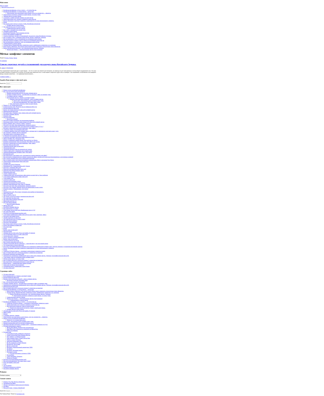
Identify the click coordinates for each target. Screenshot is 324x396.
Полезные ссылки (12, 352)
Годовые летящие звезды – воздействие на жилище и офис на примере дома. (29, 94)
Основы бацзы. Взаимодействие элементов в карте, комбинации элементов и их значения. (29, 45)
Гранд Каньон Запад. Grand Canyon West (18, 338)
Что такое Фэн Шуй (9, 211)
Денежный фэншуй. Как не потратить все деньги (17, 149)
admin (3, 68)
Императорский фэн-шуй (10, 111)
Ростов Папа (10, 355)
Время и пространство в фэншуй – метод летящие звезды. (26, 99)
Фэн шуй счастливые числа (11, 216)
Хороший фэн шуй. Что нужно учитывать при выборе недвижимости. (23, 192)
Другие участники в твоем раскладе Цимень (16, 385)
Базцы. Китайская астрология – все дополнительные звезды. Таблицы (23, 48)
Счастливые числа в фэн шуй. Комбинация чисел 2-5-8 (19, 210)
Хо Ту (5, 190)
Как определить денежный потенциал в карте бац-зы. (18, 262)
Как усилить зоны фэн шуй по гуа (13, 242)
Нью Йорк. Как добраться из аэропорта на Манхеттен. (22, 329)
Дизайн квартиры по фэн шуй (12, 217)
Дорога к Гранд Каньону (14, 339)
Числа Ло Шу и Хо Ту (9, 195)
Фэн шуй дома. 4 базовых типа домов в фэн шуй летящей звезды (22, 113)
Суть (4, 364)
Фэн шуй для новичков (10, 222)
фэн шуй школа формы (10, 202)
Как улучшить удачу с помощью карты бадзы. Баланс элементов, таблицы (24, 37)
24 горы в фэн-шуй (8, 268)
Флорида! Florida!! (12, 358)
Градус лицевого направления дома (13, 237)
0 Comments (3, 60)
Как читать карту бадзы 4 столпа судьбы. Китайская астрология (21, 23)
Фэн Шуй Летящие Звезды (11, 114)
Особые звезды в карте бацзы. (15, 25)
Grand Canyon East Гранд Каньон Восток (18, 335)
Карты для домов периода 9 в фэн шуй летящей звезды (19, 110)
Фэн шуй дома (7, 227)
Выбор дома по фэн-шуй (10, 230)
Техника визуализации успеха (12, 181)
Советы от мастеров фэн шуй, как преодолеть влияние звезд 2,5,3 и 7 (23, 126)
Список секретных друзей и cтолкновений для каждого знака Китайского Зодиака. (27, 36)
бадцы (11, 58)
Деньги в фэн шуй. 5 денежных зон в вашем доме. (17, 151)
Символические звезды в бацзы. (16, 28)
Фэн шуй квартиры (9, 117)
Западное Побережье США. (15, 341)
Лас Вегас (9, 349)
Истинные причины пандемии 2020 (13, 254)
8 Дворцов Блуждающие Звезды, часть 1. (15, 135)
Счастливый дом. (8, 178)
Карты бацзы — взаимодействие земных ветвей (17, 263)
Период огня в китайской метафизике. (14, 90)
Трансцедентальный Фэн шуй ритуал (14, 182)
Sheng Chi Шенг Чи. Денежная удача (13, 138)
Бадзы (5, 22)
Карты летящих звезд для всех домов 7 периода (17, 123)
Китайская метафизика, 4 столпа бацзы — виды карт (18, 11)
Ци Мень (6, 386)
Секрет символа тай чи (10, 173)
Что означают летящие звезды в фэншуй (14, 132)
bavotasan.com (20, 394)
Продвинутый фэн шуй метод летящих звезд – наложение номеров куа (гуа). (25, 324)
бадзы (7, 58)
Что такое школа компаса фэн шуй (13, 199)
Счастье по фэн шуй (9, 179)
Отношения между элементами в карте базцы (16, 266)
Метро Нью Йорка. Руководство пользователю (20, 327)
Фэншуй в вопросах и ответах (12, 367)
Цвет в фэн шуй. (8, 193)
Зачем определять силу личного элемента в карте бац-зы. (19, 19)
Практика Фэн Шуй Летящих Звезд (13, 170)
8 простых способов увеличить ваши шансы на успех (18, 137)
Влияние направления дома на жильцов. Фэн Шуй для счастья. (21, 141)
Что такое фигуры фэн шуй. (11, 198)
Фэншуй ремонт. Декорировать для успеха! (15, 189)
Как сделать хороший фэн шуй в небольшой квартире (18, 158)
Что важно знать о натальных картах (13, 134)
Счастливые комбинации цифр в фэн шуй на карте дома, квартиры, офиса (24, 214)
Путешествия (7, 332)
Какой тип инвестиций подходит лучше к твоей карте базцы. (27, 308)
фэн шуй (8, 7)
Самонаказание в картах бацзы (12, 43)
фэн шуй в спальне (12, 119)
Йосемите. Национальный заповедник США (20, 347)
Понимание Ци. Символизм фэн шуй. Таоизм (16, 166)
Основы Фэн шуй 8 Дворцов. (11, 164)
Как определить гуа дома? (10, 208)
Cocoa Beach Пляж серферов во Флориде (18, 333)
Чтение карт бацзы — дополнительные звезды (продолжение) (24, 49)
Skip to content (4, 5)
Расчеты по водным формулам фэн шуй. (14, 213)
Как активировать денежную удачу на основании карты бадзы (21, 42)
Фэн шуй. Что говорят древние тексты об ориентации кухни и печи (23, 187)
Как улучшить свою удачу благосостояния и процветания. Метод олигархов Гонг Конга (28, 160)
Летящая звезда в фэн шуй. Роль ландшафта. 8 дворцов (19, 233)
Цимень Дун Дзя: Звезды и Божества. (14, 381)
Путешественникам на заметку (12, 326)
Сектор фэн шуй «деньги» (10, 236)
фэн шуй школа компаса (10, 220)
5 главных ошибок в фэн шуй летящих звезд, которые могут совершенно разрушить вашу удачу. (31, 131)
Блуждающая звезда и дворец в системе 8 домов (20, 97)
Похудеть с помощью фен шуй (12, 167)
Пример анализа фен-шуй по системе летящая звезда (22, 93)
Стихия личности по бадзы (11, 240)
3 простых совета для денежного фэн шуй (15, 129)
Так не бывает (7, 365)
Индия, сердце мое (12, 346)
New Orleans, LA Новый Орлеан (16, 336)
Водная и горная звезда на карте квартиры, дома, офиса (19, 128)
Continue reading (5, 76)
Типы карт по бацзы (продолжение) (13, 265)
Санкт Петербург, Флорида (14, 356)
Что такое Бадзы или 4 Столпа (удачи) (14, 27)
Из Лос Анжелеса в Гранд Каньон (16, 342)
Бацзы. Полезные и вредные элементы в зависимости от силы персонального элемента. (28, 20)
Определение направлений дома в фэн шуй (15, 161)
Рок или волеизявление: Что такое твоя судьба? (27, 102)
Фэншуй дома (7, 116)
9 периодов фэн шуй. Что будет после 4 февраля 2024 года (20, 106)
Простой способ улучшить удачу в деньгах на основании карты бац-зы (23, 40)
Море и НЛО (7, 312)
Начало (5, 314)
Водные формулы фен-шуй (11, 108)
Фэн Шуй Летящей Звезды (11, 207)
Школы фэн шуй (8, 205)
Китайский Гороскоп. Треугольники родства (16, 33)
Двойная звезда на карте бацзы (12, 16)
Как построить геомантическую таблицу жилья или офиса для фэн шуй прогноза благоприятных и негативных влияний (38, 157)
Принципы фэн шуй (9, 172)
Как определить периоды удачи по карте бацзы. (24, 103)
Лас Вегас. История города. (15, 350)
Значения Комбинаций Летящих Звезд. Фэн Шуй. (17, 152)
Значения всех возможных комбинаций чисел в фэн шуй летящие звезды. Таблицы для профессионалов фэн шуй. (36, 255)
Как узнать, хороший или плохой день (14, 30)
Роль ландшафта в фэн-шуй (11, 362)
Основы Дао (7, 163)
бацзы (15, 58)
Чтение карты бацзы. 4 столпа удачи (13, 258)
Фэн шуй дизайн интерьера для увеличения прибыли (18, 120)
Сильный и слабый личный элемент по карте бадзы (18, 17)
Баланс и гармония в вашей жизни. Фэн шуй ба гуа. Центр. (20, 140)
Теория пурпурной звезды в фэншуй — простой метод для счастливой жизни (25, 243)
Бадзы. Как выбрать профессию (12, 34)
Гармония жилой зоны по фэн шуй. (13, 146)
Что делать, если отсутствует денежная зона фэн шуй (18, 196)
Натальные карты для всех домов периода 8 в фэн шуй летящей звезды (23, 122)
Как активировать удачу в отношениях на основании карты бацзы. (22, 39)
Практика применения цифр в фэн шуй (14, 169)
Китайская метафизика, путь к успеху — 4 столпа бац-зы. (20, 10)
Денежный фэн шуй (9, 148)
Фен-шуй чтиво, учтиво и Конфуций (14, 388)
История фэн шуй (8, 154)
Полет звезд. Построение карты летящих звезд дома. (29, 100)
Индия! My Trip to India (13, 344)
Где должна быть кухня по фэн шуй (13, 245)
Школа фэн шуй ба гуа (9, 201)
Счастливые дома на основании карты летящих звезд (18, 257)
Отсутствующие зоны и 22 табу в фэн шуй (15, 234)
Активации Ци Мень (9, 383)
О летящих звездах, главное (15, 96)
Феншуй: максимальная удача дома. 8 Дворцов (16, 184)
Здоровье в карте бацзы (10, 31)
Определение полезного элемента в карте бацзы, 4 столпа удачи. (22, 14)
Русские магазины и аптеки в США (20, 353)
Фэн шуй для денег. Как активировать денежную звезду (19, 125)
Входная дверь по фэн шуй (11, 144)
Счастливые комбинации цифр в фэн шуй (15, 176)
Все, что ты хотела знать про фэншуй (14, 91)
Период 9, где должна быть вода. (12, 105)
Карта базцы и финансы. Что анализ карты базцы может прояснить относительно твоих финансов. (31, 46)
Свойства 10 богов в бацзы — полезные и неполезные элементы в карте (24, 251)
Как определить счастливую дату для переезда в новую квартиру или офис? (25, 155)
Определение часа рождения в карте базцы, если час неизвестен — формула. (29, 13)
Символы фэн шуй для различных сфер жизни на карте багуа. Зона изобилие (25, 175)
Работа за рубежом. (12, 330)
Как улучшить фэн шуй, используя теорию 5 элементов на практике (23, 252)
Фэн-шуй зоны (7, 231)
